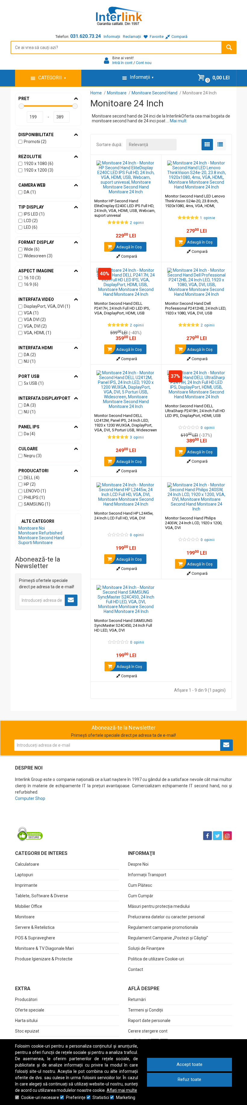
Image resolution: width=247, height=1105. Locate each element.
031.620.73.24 (85, 36)
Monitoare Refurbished (40, 533)
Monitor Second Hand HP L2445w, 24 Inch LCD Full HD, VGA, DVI (123, 515)
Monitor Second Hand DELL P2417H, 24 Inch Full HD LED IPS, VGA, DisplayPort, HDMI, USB (122, 308)
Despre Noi (138, 864)
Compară (128, 256)
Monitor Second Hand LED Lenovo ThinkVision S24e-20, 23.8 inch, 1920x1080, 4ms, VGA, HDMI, (195, 201)
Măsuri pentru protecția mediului (159, 906)
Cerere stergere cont (147, 1031)
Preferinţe (76, 1097)
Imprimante (26, 885)
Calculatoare (27, 864)
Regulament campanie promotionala (163, 927)
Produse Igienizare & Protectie (44, 959)
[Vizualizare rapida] (148, 188)
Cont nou (144, 62)
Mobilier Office (28, 906)
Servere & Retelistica (35, 927)
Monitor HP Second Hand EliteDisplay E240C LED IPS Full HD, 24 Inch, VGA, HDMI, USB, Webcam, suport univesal (124, 208)
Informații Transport (147, 874)
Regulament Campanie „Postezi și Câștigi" (168, 937)
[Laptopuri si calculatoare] (53, 820)
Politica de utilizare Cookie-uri (156, 959)
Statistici (100, 1097)
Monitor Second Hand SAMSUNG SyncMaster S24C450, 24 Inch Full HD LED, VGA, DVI (123, 625)
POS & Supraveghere (35, 937)
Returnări (137, 999)
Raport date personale (149, 1020)
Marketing (125, 1097)
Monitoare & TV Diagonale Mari (44, 948)
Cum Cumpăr (140, 895)
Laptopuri (24, 874)
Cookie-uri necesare (40, 1097)
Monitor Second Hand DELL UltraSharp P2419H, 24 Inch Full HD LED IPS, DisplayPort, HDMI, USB (195, 411)
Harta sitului (26, 1020)
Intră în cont (122, 62)
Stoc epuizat (27, 1031)
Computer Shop (30, 798)
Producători (26, 999)
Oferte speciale (29, 1010)
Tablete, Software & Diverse (41, 895)
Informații (112, 36)
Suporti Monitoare (35, 542)
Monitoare (25, 916)
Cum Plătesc (140, 885)
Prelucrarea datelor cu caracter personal (166, 916)
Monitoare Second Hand (41, 537)
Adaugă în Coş (128, 247)
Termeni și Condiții (145, 1010)
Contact (135, 969)
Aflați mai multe (122, 1090)
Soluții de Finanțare (146, 948)
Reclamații (132, 36)
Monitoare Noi (31, 528)
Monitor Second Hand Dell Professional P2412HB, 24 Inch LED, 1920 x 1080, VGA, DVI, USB (195, 308)
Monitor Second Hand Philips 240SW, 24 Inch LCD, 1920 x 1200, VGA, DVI (193, 523)
